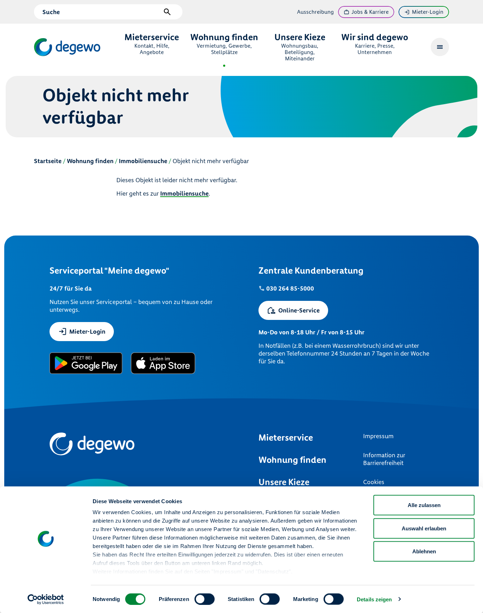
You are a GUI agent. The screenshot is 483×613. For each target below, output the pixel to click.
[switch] (204, 599)
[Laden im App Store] (163, 363)
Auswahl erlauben (424, 528)
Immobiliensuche (184, 193)
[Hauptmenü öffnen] (440, 47)
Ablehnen (424, 551)
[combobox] (101, 12)
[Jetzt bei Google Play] (86, 363)
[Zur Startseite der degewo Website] (68, 47)
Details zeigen (374, 599)
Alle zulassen (424, 505)
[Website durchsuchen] (167, 12)
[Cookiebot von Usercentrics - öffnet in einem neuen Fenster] (46, 599)
